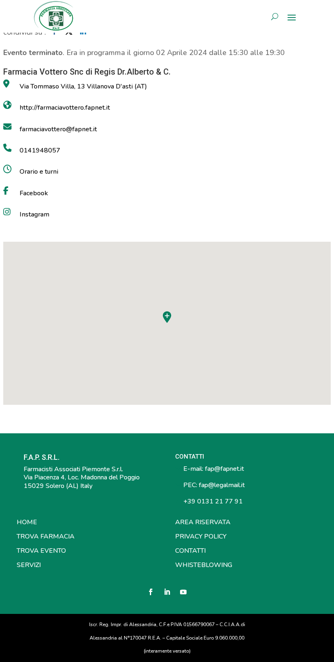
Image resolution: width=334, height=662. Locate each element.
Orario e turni (39, 171)
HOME (27, 522)
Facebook (34, 193)
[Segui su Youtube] (183, 591)
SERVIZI (29, 564)
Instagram (34, 214)
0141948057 (40, 150)
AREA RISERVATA (203, 522)
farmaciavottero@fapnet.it (58, 129)
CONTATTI (190, 550)
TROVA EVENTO (41, 550)
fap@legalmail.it (222, 485)
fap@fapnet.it (224, 468)
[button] (167, 317)
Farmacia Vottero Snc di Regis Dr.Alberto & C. (87, 72)
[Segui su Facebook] (150, 591)
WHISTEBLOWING (203, 564)
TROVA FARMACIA (46, 536)
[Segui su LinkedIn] (167, 591)
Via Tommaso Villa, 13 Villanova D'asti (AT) (83, 86)
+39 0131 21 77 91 (212, 501)
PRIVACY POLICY (200, 536)
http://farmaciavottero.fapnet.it (65, 107)
